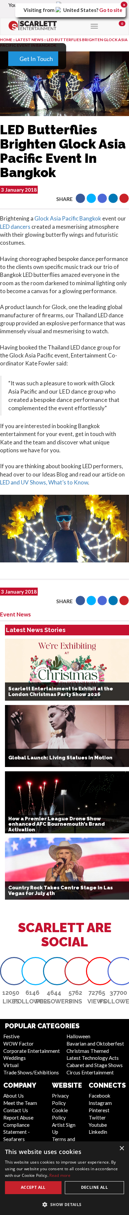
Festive (11, 1036)
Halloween (78, 1036)
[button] (80, 198)
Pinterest (99, 1110)
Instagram (100, 1103)
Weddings (14, 1058)
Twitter (97, 1117)
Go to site (110, 10)
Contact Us (15, 1110)
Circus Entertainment (90, 1072)
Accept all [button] (33, 1187)
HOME (6, 39)
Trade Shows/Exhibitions (31, 1072)
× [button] (121, 1148)
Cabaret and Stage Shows (94, 1065)
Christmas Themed (87, 1051)
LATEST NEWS (30, 39)
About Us (13, 1096)
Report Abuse (18, 1117)
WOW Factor (18, 1044)
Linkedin (98, 1132)
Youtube (98, 1125)
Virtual (11, 1065)
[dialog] (64, 1178)
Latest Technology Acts (92, 1058)
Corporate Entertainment (31, 1051)
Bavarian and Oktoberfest (95, 1044)
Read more (59, 1175)
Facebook (99, 1096)
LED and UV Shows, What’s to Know (44, 482)
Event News (15, 614)
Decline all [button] (94, 1187)
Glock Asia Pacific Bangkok (67, 218)
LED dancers (15, 226)
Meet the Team (20, 1103)
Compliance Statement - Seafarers (16, 1132)
